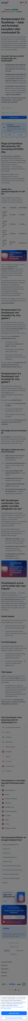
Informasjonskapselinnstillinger (14, 1018)
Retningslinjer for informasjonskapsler (14, 1007)
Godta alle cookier (14, 1013)
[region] (14, 1008)
